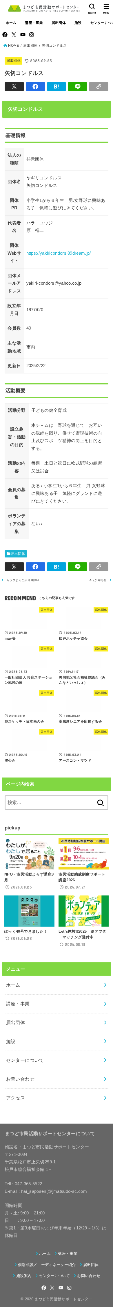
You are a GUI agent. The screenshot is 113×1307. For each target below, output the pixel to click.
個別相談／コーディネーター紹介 (47, 1265)
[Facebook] (5, 34)
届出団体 (59, 23)
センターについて (25, 1060)
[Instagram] (31, 34)
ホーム (11, 23)
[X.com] (14, 34)
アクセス (15, 1097)
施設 (78, 23)
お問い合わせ (20, 1078)
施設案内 (24, 1276)
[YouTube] (22, 34)
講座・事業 (34, 23)
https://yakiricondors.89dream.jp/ (58, 253)
